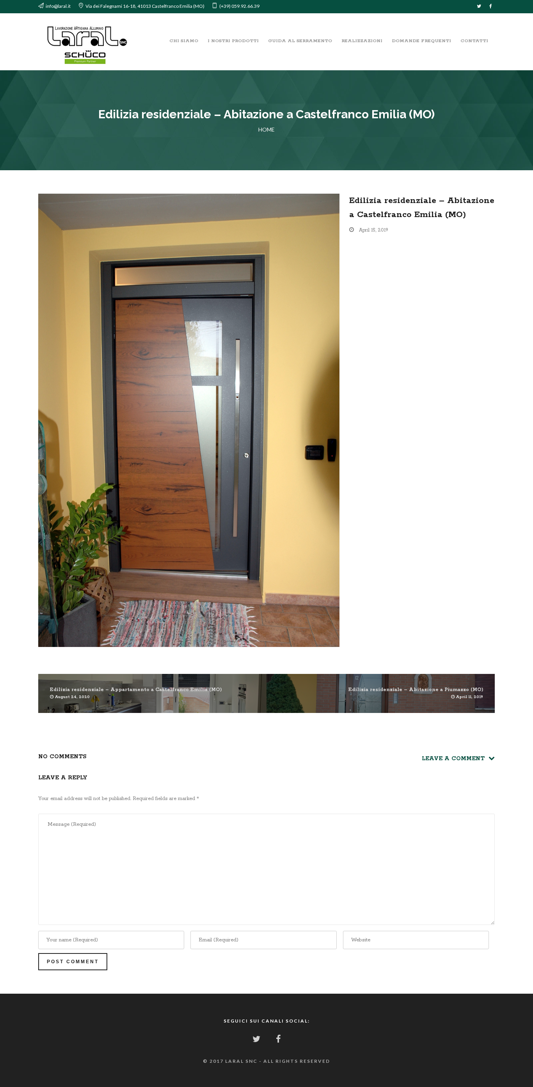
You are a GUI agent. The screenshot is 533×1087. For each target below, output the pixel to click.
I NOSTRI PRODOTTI (233, 41)
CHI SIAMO (183, 41)
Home (266, 129)
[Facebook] (491, 7)
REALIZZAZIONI (361, 41)
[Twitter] (479, 7)
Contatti (474, 41)
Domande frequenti (421, 41)
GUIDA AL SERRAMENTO (300, 41)
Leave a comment (455, 758)
